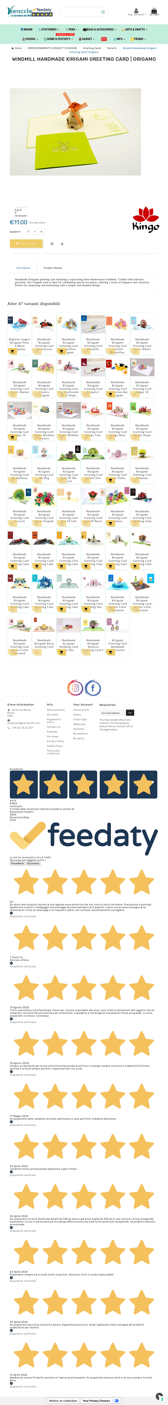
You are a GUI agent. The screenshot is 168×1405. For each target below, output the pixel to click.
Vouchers (78, 729)
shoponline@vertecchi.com (23, 723)
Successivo (33, 863)
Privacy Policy (55, 741)
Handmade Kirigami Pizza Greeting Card (44, 643)
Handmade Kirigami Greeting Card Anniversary (44, 344)
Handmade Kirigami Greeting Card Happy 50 (19, 430)
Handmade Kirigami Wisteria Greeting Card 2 (93, 645)
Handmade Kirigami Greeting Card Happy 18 (142, 387)
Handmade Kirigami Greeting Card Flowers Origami (44, 389)
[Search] (103, 12)
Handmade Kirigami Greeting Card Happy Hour (117, 430)
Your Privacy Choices (96, 1400)
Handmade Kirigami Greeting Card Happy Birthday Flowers (44, 432)
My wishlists (80, 733)
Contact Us (54, 727)
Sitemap (52, 731)
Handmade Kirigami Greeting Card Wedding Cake (142, 516)
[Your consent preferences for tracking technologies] (162, 1399)
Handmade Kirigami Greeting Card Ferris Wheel (142, 344)
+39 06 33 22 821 (22, 727)
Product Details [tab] (53, 268)
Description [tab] (23, 268)
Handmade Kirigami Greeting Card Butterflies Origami (68, 346)
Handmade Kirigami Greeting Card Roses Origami (44, 516)
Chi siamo (53, 714)
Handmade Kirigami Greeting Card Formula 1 (93, 387)
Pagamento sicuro (54, 721)
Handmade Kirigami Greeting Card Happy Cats (93, 430)
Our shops (53, 736)
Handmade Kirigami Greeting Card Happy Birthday (68, 430)
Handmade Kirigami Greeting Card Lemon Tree (93, 473)
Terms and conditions (53, 752)
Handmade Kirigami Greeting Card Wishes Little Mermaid (117, 604)
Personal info (81, 710)
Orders (77, 714)
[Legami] (104, 38)
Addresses (79, 724)
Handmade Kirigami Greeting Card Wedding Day (93, 602)
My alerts (78, 738)
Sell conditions (56, 710)
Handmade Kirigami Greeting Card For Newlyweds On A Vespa (69, 389)
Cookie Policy (55, 746)
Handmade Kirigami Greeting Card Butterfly (93, 344)
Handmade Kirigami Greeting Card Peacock (19, 516)
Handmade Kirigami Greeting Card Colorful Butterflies (117, 346)
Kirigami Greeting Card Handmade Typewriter (117, 645)
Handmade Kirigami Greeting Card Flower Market (19, 387)
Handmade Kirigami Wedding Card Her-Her (68, 645)
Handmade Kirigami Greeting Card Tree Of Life (68, 516)
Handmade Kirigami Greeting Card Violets (117, 516)
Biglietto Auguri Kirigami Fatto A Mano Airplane (19, 344)
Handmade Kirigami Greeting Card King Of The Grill (68, 475)
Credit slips (80, 719)
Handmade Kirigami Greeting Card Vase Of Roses (93, 516)
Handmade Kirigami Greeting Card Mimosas (142, 473)
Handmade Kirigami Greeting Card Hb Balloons (19, 473)
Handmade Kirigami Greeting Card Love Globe (117, 473)
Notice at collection (63, 1400)
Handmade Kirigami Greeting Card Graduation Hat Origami (118, 389)
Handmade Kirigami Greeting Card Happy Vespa (142, 430)
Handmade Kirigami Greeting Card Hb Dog (44, 473)
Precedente (17, 863)
